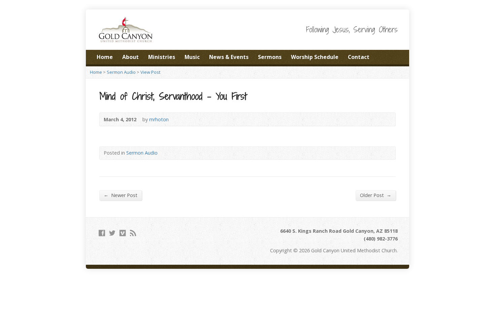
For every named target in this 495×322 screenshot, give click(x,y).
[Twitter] (112, 233)
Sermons (270, 57)
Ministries (161, 57)
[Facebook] (102, 233)
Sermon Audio (121, 72)
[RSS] (133, 233)
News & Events (229, 57)
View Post (150, 72)
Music (192, 57)
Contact (358, 57)
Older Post (375, 195)
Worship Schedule (314, 57)
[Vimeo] (123, 233)
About (130, 57)
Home (105, 57)
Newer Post (120, 195)
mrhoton (159, 119)
